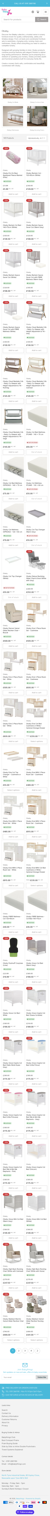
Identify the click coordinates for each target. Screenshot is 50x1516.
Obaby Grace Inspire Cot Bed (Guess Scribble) (35, 1014)
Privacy (5, 1425)
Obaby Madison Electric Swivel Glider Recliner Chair (13, 1320)
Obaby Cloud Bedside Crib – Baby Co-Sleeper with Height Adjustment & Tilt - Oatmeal (36, 384)
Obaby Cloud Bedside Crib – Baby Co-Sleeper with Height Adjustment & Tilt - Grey (36, 330)
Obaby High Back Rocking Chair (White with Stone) (36, 1270)
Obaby (5, 170)
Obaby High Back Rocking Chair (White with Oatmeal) (13, 1270)
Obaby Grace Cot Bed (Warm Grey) (34, 964)
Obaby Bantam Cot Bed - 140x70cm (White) (12, 226)
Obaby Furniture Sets (37, 102)
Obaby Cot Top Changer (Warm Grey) (35, 531)
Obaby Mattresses (13, 130)
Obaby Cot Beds (13, 102)
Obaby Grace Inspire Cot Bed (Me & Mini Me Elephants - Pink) (12, 1169)
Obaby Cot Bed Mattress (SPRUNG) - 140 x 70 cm (12, 484)
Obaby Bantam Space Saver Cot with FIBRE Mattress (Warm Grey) (34, 277)
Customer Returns (9, 1419)
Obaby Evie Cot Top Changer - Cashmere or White (12, 774)
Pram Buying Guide (10, 1443)
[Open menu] (45, 11)
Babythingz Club (8, 1437)
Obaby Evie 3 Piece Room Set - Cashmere (36, 678)
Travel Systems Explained (12, 1449)
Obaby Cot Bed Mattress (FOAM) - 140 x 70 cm (35, 433)
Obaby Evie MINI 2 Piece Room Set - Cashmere (35, 773)
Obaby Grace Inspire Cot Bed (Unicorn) (35, 1168)
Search (43, 19)
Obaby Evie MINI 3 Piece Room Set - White (12, 869)
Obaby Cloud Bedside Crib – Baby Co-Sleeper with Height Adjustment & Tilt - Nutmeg (13, 384)
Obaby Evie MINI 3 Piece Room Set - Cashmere (35, 822)
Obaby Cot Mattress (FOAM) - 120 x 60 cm (34, 484)
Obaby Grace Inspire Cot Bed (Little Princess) (12, 1116)
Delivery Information (10, 1416)
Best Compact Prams (10, 1440)
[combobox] (25, 19)
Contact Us (6, 1413)
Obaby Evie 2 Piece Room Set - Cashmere (36, 629)
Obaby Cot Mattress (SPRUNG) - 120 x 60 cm (12, 531)
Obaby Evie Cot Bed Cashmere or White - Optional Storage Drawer (35, 726)
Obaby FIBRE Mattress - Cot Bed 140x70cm (35, 917)
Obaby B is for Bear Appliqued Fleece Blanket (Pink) (12, 175)
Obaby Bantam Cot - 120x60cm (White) (34, 174)
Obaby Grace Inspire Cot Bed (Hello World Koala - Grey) (12, 1065)
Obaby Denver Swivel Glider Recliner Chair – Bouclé (11, 630)
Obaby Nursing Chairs (37, 130)
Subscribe (42, 1377)
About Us (5, 1422)
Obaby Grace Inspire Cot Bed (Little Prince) (35, 1064)
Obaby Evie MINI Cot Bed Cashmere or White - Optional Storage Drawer (36, 870)
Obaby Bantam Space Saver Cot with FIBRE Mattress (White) (11, 329)
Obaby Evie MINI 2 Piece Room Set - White (12, 822)
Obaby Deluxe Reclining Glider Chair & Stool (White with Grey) (36, 578)
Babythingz (20, 1498)
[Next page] (37, 1350)
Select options (37, 741)
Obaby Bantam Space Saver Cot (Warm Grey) (35, 226)
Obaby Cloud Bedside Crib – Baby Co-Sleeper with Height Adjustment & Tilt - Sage (13, 435)
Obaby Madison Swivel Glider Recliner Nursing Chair (35, 1321)
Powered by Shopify (33, 1498)
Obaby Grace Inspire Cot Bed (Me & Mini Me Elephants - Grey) (35, 1117)
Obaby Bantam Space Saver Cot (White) (11, 276)
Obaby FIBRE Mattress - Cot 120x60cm (12, 917)
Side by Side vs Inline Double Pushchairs (18, 1446)
